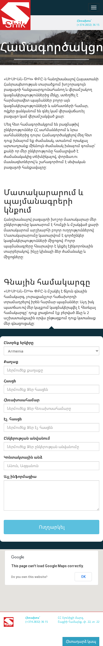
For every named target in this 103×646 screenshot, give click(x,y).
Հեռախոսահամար (22, 399)
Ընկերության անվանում (27, 438)
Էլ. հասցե (13, 418)
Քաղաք (11, 361)
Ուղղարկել (51, 527)
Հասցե (10, 380)
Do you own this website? (29, 577)
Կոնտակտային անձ (23, 457)
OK (83, 577)
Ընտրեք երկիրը (19, 342)
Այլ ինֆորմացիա (20, 476)
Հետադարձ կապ (81, 641)
